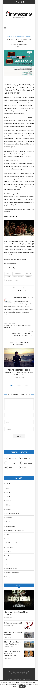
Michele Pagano (21, 97)
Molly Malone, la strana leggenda (13, 633)
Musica (8, 539)
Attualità (8, 484)
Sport (7, 556)
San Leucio (9, 280)
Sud (16, 280)
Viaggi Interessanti (11, 568)
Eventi (8, 522)
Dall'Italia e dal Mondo (13, 513)
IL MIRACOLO (17, 273)
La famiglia (27, 273)
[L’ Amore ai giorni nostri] (29, 623)
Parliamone (9, 547)
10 (26, 385)
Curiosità (8, 509)
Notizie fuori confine (12, 543)
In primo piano (19, 36)
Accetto (22, 686)
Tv (6, 564)
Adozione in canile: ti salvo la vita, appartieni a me (12, 653)
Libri (7, 534)
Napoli (8, 276)
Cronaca (8, 501)
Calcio (8, 492)
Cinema (8, 496)
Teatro (28, 36)
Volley (8, 577)
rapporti (28, 276)
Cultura (9, 36)
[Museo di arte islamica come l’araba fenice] (29, 642)
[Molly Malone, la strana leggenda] (29, 632)
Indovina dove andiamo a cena (15, 530)
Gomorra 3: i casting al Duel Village (16, 613)
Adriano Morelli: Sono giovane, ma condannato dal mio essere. (19, 372)
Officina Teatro (18, 276)
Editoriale (9, 517)
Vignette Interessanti (12, 572)
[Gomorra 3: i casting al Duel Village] (19, 591)
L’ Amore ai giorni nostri (13, 623)
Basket (8, 488)
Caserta (8, 273)
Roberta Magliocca (22, 44)
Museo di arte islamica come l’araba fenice (12, 643)
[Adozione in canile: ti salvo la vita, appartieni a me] (29, 651)
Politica (8, 551)
